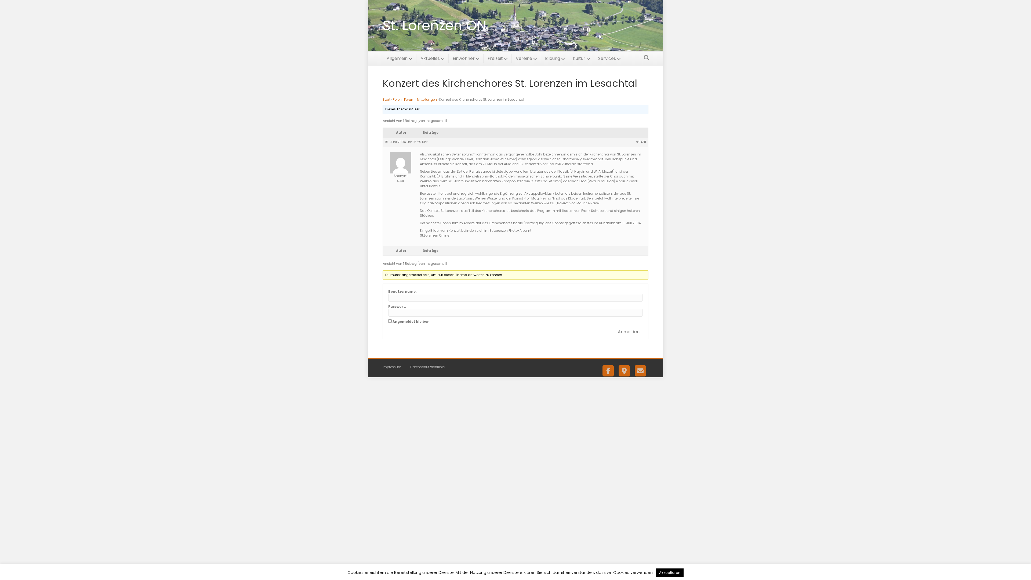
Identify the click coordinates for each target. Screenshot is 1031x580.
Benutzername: (402, 291)
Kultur (579, 58)
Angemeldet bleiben (411, 321)
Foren (397, 99)
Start (386, 99)
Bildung (552, 58)
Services (607, 58)
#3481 (641, 142)
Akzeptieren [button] (669, 572)
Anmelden (629, 332)
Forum (409, 99)
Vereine (524, 58)
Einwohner (464, 58)
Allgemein (397, 58)
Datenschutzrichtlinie (427, 367)
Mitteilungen (427, 99)
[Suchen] (645, 58)
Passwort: (397, 306)
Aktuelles (430, 58)
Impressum (392, 367)
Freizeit (495, 58)
